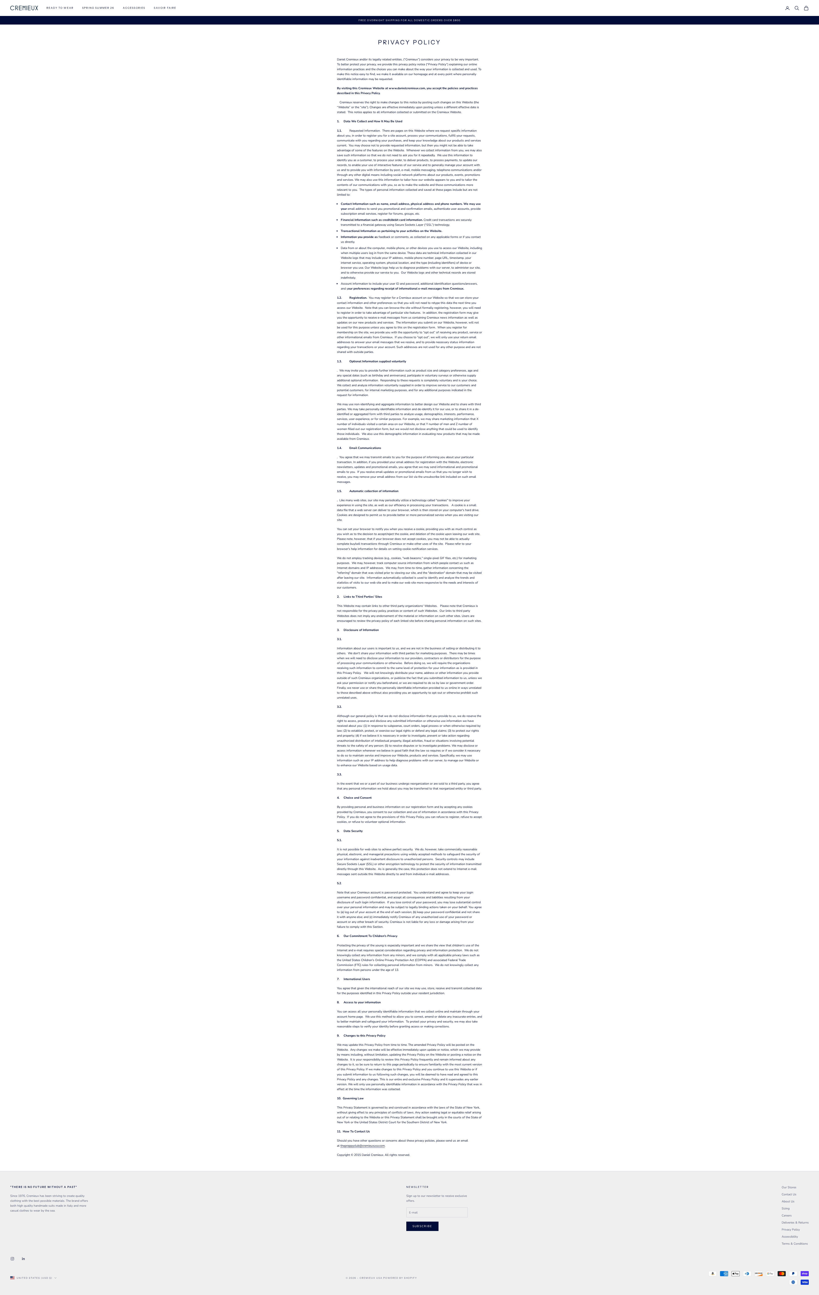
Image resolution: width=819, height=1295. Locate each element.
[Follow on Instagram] (12, 1259)
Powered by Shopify (400, 1277)
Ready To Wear (60, 7)
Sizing (786, 1208)
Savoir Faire (165, 7)
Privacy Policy (791, 1230)
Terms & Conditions (795, 1244)
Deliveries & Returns (795, 1223)
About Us (788, 1201)
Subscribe (422, 1226)
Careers (787, 1215)
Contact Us (789, 1194)
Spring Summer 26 (98, 7)
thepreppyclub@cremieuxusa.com (362, 1146)
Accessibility (790, 1237)
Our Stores (789, 1187)
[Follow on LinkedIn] (23, 1259)
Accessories (134, 7)
